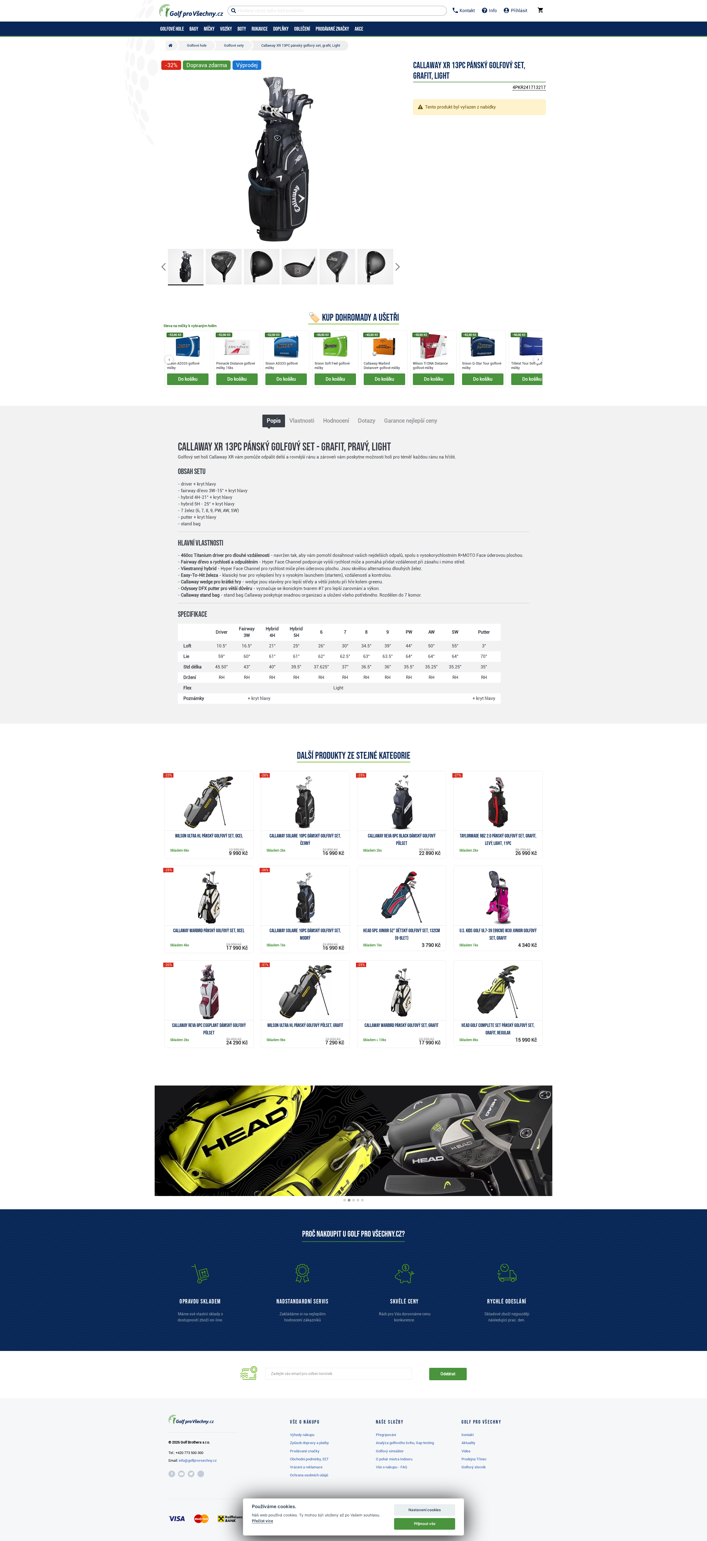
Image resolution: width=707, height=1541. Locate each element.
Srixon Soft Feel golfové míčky (332, 366)
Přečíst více (262, 1521)
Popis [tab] (274, 420)
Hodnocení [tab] (336, 420)
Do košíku (187, 379)
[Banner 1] (344, 1200)
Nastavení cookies (424, 1510)
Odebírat (447, 1374)
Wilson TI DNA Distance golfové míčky (430, 366)
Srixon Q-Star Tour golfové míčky (481, 366)
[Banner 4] (358, 1200)
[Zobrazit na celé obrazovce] (168, 82)
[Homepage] (191, 10)
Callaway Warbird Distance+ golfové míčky (382, 366)
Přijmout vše (425, 1523)
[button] (168, 159)
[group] (353, 359)
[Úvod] (172, 45)
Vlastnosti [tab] (301, 420)
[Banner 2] (349, 1200)
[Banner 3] (353, 1200)
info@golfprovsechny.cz (198, 1460)
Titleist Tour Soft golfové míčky (529, 366)
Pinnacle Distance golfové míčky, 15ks (235, 366)
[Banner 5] (362, 1200)
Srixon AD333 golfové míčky (183, 366)
